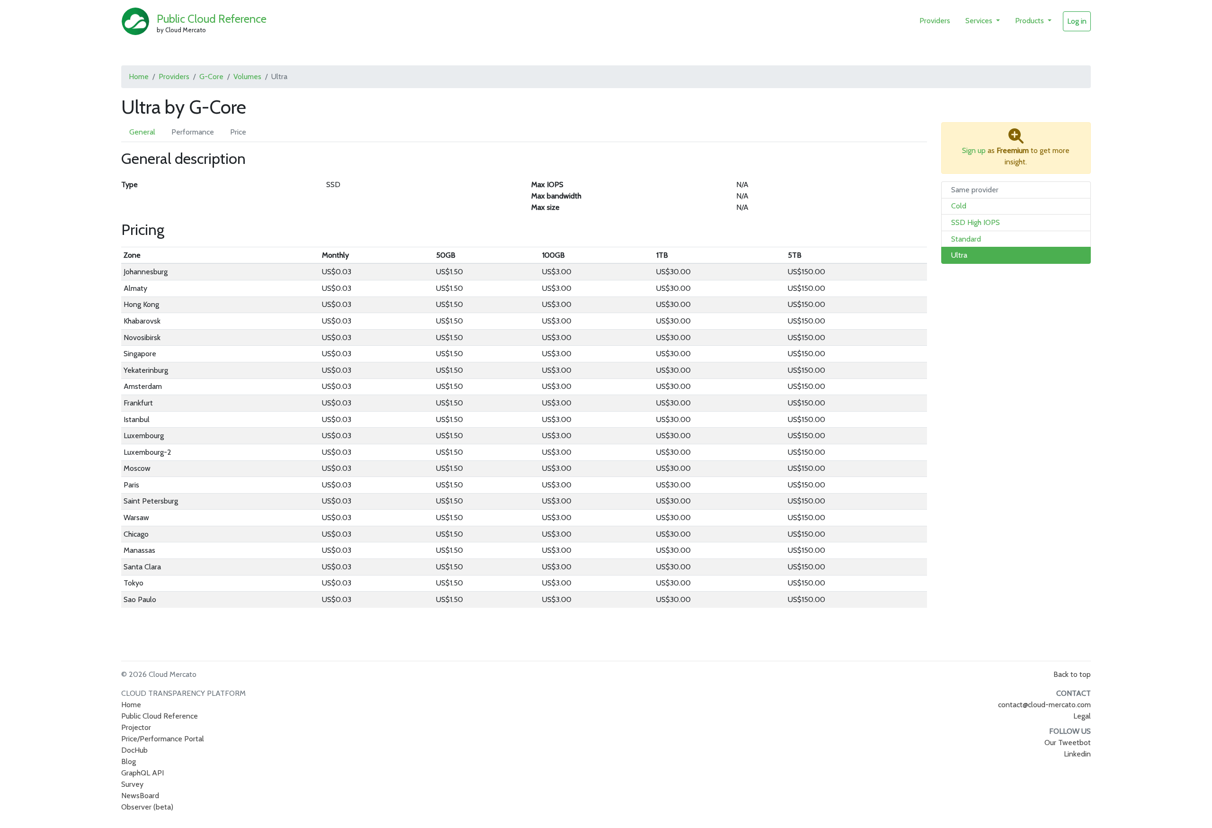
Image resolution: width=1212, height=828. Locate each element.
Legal (1082, 715)
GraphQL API (142, 772)
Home (139, 76)
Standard (966, 238)
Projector (136, 727)
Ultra (959, 255)
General (142, 131)
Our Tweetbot (1067, 742)
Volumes (247, 76)
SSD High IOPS (975, 222)
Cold (958, 205)
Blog (128, 761)
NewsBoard (140, 795)
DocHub (134, 750)
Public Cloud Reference (212, 19)
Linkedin (1077, 753)
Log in (1077, 21)
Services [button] (979, 20)
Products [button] (1030, 20)
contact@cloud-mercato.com (1044, 704)
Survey (132, 784)
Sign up (974, 150)
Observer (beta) (147, 806)
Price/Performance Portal (162, 738)
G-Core (211, 76)
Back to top (1072, 674)
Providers (934, 20)
